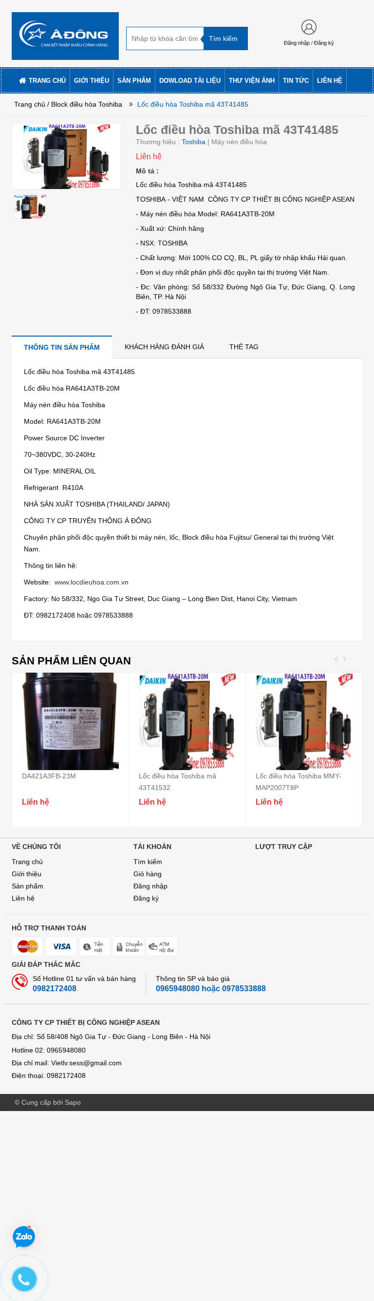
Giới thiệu (26, 874)
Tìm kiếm (147, 862)
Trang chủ (27, 862)
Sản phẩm (27, 886)
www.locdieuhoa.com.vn (92, 582)
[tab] (62, 347)
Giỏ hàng (147, 874)
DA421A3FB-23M (49, 776)
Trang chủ (29, 104)
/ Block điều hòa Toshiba (84, 104)
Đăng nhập (297, 43)
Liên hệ (23, 898)
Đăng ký (324, 43)
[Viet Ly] (65, 33)
